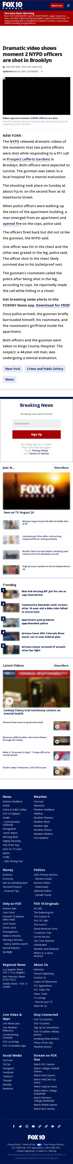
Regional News (14, 965)
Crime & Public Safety (14, 809)
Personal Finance (12, 886)
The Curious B (41, 916)
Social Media (12, 1055)
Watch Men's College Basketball (45, 1092)
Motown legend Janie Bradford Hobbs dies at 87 (45, 522)
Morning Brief (10, 836)
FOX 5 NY (26, 66)
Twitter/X (8, 1076)
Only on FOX (12, 904)
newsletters (59, 1126)
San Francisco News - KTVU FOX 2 (14, 978)
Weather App (41, 825)
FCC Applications (43, 985)
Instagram (8, 1068)
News (9, 379)
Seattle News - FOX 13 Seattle (15, 985)
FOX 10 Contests (43, 1019)
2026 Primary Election (46, 874)
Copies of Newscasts (45, 981)
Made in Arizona (12, 935)
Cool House (9, 923)
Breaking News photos (46, 1038)
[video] (36, 689)
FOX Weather (41, 837)
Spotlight (7, 951)
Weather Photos (43, 829)
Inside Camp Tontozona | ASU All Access (24, 767)
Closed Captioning (44, 973)
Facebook (8, 1072)
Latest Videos (13, 665)
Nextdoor (8, 1088)
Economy (8, 878)
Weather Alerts (42, 821)
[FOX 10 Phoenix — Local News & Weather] (12, 5)
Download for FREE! (53, 305)
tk (39, 1126)
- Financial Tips (11, 890)
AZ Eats (38, 908)
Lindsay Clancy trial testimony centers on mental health (32, 711)
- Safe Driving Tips (13, 861)
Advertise (39, 969)
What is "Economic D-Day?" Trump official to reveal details (26, 753)
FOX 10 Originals (46, 904)
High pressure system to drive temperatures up (46, 567)
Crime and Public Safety (45, 369)
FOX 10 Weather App (14, 1045)
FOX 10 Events (42, 1023)
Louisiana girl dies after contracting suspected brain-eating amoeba (41, 537)
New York (37, 66)
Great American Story (45, 928)
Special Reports (11, 947)
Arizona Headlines (12, 801)
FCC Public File (42, 989)
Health (6, 817)
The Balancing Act (44, 912)
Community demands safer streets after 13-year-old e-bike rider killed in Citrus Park (45, 608)
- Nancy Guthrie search (15, 943)
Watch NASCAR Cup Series (45, 1081)
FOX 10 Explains (11, 813)
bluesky (46, 1126)
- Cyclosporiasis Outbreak (11, 823)
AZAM (6, 805)
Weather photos (43, 1046)
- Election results (43, 878)
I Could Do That (42, 932)
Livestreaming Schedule (10, 1036)
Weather (40, 797)
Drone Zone (9, 927)
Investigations (10, 931)
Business (8, 874)
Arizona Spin (9, 908)
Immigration (9, 828)
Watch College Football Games (46, 1070)
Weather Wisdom (43, 833)
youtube (33, 1126)
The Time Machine (44, 940)
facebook (14, 1126)
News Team (40, 993)
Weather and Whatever (46, 948)
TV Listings (40, 997)
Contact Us (40, 977)
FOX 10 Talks (41, 920)
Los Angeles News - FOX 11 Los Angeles (14, 971)
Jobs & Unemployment (15, 882)
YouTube (8, 1060)
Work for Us (40, 1005)
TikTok (6, 1064)
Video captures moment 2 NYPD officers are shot (30, 118)
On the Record (42, 936)
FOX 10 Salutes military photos (46, 1033)
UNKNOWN (40, 944)
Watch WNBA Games (45, 1104)
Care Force (9, 912)
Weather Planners (43, 817)
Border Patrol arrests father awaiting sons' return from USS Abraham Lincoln (45, 552)
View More (61, 468)
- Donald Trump (42, 894)
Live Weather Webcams (10, 1029)
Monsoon (39, 805)
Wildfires (38, 813)
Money (8, 870)
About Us (41, 965)
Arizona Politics (42, 882)
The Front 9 (40, 924)
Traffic (6, 857)
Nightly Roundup (12, 841)
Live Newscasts (11, 1023)
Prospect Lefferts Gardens (28, 159)
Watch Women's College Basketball (44, 1099)
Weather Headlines (44, 809)
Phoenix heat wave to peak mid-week (23, 722)
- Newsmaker (41, 886)
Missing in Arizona (13, 939)
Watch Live (57, 6)
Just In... (9, 468)
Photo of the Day (43, 1042)
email (52, 1126)
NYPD (14, 141)
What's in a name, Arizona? (43, 954)
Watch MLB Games (44, 1075)
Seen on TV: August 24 (19, 512)
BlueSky (7, 1084)
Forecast (38, 801)
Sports (6, 853)
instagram (27, 1126)
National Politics (43, 890)
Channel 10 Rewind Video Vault (13, 918)
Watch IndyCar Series (45, 1086)
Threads (7, 1080)
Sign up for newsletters (46, 1027)
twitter (20, 1126)
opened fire (12, 223)
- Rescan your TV (43, 1001)
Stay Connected (46, 1015)
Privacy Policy (40, 450)
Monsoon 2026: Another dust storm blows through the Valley (25, 738)
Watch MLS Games (44, 1108)
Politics (39, 870)
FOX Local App (11, 1041)
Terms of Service (39, 453)
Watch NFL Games (44, 1064)
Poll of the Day (11, 845)
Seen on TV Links (12, 849)
